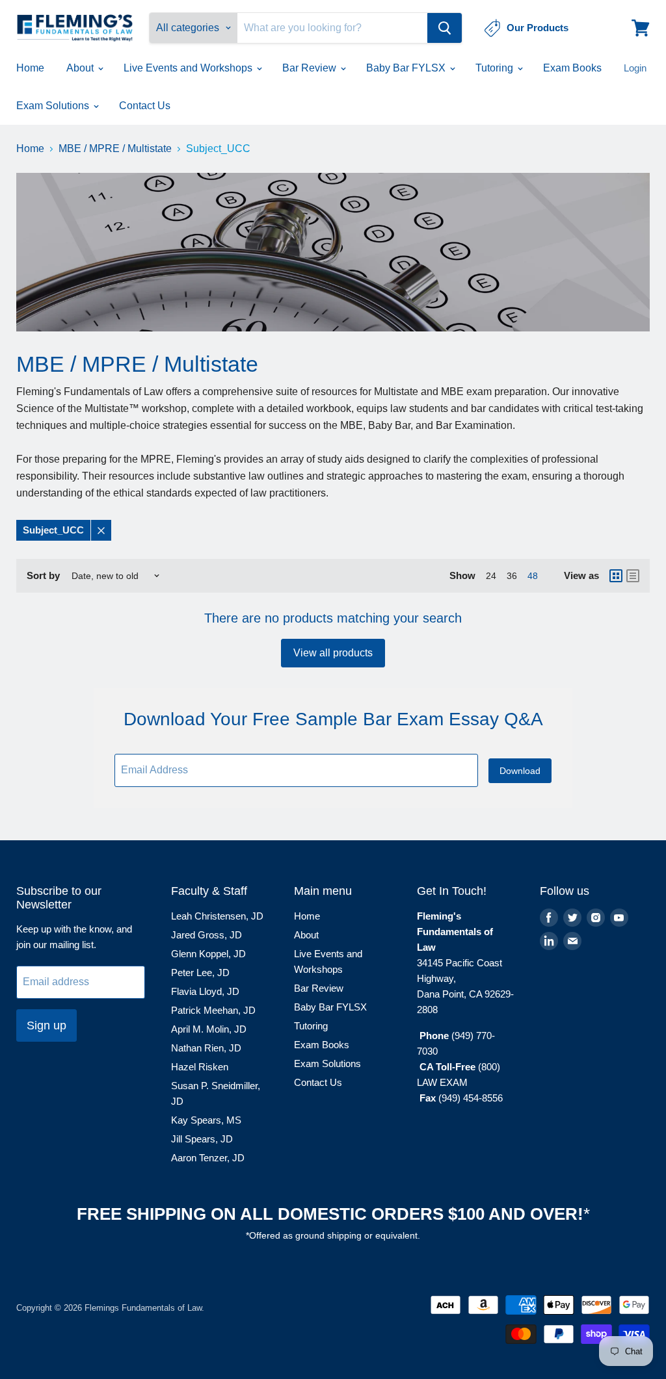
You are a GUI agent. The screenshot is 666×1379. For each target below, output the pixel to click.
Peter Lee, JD (200, 972)
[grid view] (615, 575)
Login (635, 67)
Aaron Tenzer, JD (208, 1157)
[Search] (444, 28)
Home (30, 67)
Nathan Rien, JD (206, 1047)
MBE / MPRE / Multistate (115, 148)
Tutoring (495, 67)
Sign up (46, 1025)
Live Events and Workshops (189, 67)
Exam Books (572, 67)
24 (491, 576)
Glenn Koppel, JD (208, 953)
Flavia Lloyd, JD (205, 991)
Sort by (43, 575)
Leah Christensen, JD (217, 915)
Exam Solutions (54, 105)
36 (512, 576)
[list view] (632, 575)
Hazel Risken (199, 1066)
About (81, 67)
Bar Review (310, 67)
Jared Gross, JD (206, 934)
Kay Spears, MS (206, 1120)
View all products (333, 652)
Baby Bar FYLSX (407, 67)
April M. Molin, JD (208, 1029)
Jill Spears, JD (202, 1138)
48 (532, 576)
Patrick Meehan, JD (213, 1010)
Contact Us (144, 105)
